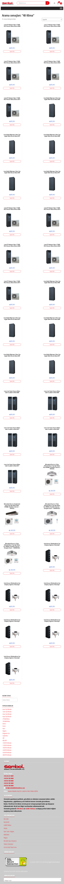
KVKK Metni (20, 809)
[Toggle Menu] (61, 8)
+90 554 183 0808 (8, 778)
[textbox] (32, 880)
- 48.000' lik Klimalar (6, 755)
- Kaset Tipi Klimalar (7, 709)
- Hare (3, 728)
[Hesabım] (54, 3)
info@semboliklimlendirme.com (15, 788)
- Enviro (4, 726)
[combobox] (32, 879)
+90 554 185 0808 (8, 783)
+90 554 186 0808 (8, 786)
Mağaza (6, 838)
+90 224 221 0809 (8, 776)
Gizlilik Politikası (30, 809)
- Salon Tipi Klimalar (7, 712)
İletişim (5, 828)
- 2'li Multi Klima (6, 719)
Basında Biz (6, 822)
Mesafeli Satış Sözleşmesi (10, 841)
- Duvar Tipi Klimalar (7, 714)
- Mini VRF (4, 740)
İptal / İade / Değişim (9, 831)
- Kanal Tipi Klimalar (6, 716)
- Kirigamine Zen (6, 733)
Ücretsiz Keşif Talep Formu (10, 847)
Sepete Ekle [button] (12, 51)
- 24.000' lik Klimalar (6, 750)
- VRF (3, 738)
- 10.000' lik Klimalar (6, 743)
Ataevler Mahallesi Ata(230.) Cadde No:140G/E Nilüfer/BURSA (23, 791)
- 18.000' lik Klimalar (6, 748)
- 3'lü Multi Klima (6, 721)
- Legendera (5, 736)
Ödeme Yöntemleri (8, 844)
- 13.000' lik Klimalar (6, 745)
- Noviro (4, 724)
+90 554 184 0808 (8, 781)
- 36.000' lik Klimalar (6, 752)
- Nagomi (4, 731)
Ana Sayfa (6, 819)
